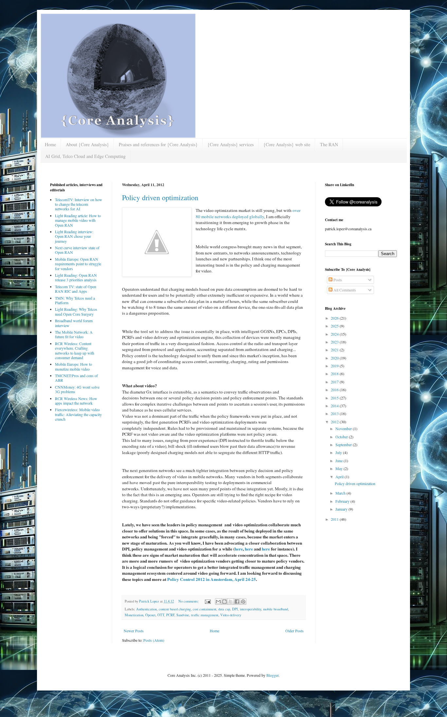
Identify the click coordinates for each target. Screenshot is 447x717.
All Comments (344, 289)
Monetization (134, 615)
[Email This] (218, 601)
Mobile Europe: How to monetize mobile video (73, 366)
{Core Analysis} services (230, 144)
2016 (335, 389)
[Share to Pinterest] (243, 601)
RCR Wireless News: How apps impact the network (76, 401)
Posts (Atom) (153, 640)
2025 (335, 325)
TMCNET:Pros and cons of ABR (76, 378)
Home (50, 144)
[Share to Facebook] (237, 601)
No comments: (189, 601)
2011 (335, 519)
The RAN (329, 144)
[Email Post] (207, 601)
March (341, 493)
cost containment (204, 609)
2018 (335, 373)
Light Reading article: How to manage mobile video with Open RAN (78, 220)
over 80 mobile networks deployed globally (248, 213)
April (340, 476)
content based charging (175, 609)
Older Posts (294, 630)
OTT (160, 615)
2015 (335, 397)
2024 (335, 334)
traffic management (204, 615)
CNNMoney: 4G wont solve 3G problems (77, 389)
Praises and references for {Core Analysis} (158, 144)
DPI (235, 609)
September (344, 444)
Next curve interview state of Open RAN (77, 250)
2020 (335, 357)
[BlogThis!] (224, 601)
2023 (335, 341)
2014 (335, 405)
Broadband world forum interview (74, 323)
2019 (335, 365)
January (342, 509)
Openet (150, 615)
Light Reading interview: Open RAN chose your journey (74, 236)
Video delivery (230, 615)
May (339, 468)
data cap (224, 609)
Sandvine (182, 615)
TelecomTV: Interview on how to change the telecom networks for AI (78, 204)
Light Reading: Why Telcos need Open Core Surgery (76, 311)
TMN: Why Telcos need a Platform (75, 300)
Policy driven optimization (160, 197)
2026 (335, 318)
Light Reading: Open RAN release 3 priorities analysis (76, 277)
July (339, 452)
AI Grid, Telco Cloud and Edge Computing (85, 156)
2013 (335, 413)
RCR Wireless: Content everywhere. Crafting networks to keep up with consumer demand (74, 350)
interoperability (250, 609)
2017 (335, 381)
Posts (337, 279)
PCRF (170, 615)
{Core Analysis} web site (286, 144)
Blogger (272, 675)
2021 (335, 349)
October (342, 436)
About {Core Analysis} (87, 144)
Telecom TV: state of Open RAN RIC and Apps (75, 289)
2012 (335, 421)
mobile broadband (275, 609)
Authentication (146, 609)
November (344, 428)
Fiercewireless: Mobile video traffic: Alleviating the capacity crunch (78, 414)
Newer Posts (134, 630)
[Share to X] (230, 601)
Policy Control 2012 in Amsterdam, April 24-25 (211, 579)
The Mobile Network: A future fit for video (74, 334)
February (342, 501)
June (339, 460)
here (239, 549)
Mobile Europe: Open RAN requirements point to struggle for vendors (78, 263)
